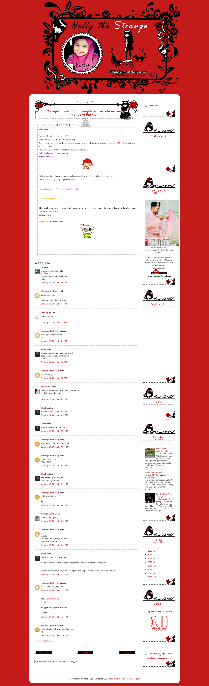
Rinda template (56, 222)
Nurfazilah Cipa (48, 514)
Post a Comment (45, 641)
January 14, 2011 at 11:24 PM (54, 617)
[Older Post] (127, 654)
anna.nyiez (46, 387)
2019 (150, 555)
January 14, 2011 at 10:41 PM (54, 484)
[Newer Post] (43, 654)
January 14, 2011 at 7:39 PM (54, 283)
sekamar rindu (48, 599)
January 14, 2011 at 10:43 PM (54, 505)
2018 (150, 558)
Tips (86, 125)
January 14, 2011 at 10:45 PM (54, 521)
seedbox (146, 108)
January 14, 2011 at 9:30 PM (54, 362)
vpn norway (150, 108)
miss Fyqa (46, 312)
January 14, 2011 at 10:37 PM (54, 465)
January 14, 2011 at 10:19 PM (54, 431)
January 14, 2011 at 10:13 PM (54, 399)
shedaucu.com (113, 679)
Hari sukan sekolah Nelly (162, 450)
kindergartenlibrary (50, 291)
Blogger (136, 679)
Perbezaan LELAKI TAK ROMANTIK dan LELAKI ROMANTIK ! (155, 475)
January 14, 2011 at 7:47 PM (54, 304)
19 (75, 125)
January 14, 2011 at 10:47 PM (54, 545)
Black (43, 350)
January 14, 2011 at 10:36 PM (54, 447)
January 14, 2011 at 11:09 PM (54, 574)
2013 (150, 577)
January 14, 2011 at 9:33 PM (54, 378)
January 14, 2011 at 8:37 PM (54, 341)
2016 (150, 566)
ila (42, 267)
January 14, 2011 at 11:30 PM (54, 635)
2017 (150, 562)
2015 (150, 570)
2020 (150, 551)
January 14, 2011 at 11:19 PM (54, 590)
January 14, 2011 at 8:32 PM (54, 322)
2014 (150, 573)
